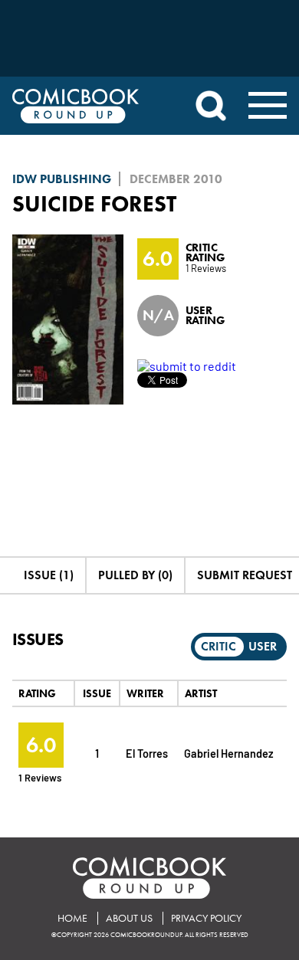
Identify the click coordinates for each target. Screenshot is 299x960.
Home (72, 918)
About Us (129, 918)
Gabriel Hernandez (229, 752)
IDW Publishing (61, 179)
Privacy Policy (206, 918)
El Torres (147, 752)
